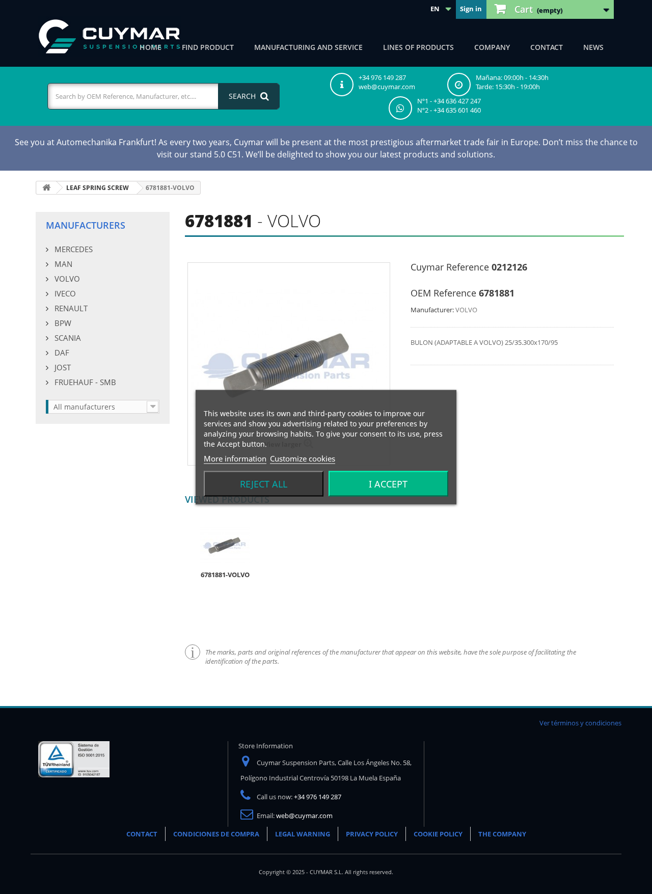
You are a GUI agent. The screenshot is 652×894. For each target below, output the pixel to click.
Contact (546, 47)
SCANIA (66, 338)
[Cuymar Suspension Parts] (109, 36)
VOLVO (66, 279)
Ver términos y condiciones (580, 722)
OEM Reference (443, 292)
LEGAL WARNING (302, 833)
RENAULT (70, 308)
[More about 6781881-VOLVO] (225, 544)
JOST (61, 367)
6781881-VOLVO (225, 574)
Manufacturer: (432, 309)
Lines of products (418, 47)
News (593, 47)
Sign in (471, 8)
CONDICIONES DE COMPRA (216, 833)
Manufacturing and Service (308, 47)
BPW (61, 323)
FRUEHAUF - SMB (84, 382)
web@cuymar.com (304, 815)
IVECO (64, 293)
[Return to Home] (46, 187)
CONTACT (141, 833)
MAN (62, 264)
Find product (208, 47)
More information (235, 458)
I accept (388, 483)
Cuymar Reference (450, 267)
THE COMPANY (502, 833)
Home (150, 47)
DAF (60, 352)
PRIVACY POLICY (372, 833)
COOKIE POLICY (438, 833)
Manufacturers (85, 225)
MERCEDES (72, 249)
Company (492, 47)
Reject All (263, 483)
